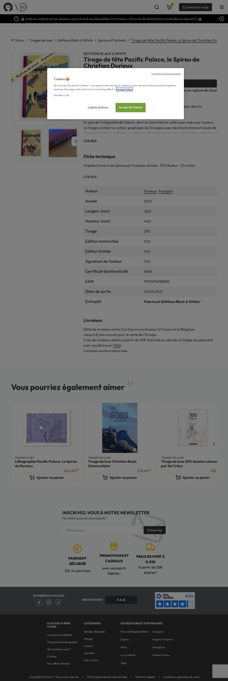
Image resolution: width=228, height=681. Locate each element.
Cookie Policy (124, 89)
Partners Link (61, 95)
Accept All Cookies (130, 107)
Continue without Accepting (166, 73)
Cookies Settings (98, 107)
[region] (115, 93)
